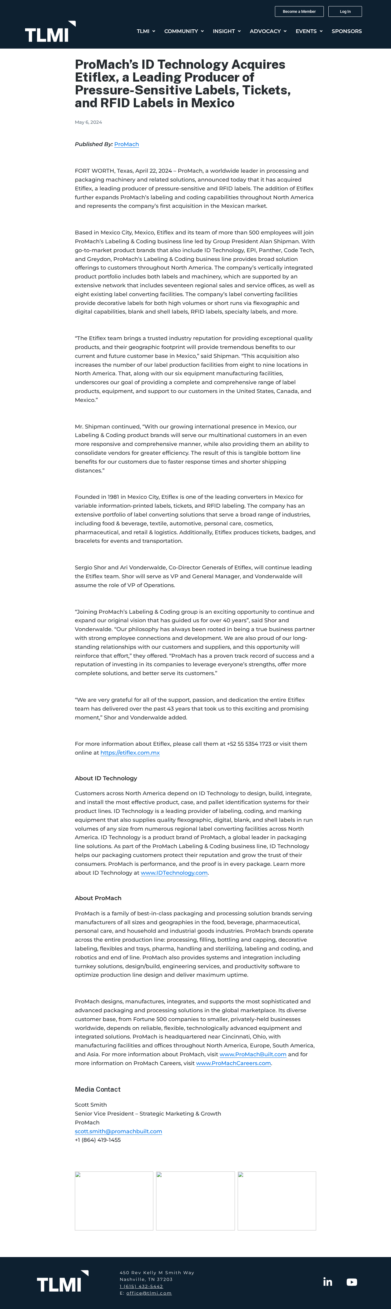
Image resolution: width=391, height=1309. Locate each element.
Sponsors (347, 31)
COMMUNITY (181, 31)
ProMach (126, 144)
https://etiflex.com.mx (130, 752)
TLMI (143, 31)
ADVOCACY (265, 31)
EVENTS (306, 31)
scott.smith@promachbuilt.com (118, 1131)
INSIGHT (224, 31)
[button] (146, 31)
